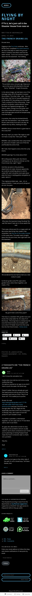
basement (13, 354)
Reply (4, 449)
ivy (19, 354)
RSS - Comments (9, 541)
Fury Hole (14, 46)
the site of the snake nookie (21, 233)
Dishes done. (23, 327)
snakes (5, 356)
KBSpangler (17, 33)
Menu (6, 5)
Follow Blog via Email (9, 546)
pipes (24, 354)
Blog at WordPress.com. (16, 591)
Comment (24, 491)
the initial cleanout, (23, 48)
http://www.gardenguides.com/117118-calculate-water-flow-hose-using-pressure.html (14, 404)
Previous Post (8, 575)
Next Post (15, 579)
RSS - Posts (7, 539)
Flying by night (12, 16)
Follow (6, 563)
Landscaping (16, 352)
